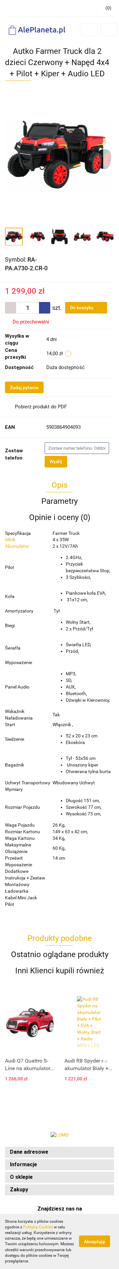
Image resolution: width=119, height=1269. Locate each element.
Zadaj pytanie (24, 387)
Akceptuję (94, 1241)
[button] (59, 1152)
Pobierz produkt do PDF (41, 407)
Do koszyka (82, 307)
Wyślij (56, 461)
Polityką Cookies (38, 1227)
